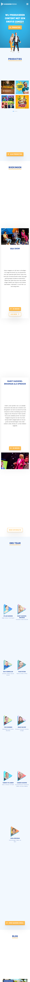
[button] (13, 111)
